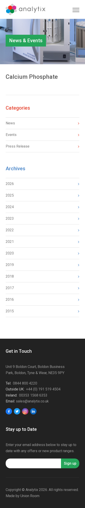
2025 (10, 195)
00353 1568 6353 (33, 395)
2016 (10, 299)
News (10, 123)
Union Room (29, 496)
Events (11, 135)
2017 (10, 288)
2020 (10, 253)
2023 (10, 218)
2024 (10, 207)
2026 (10, 184)
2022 (10, 230)
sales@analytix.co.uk (32, 401)
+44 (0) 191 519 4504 (43, 389)
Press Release (17, 146)
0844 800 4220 (25, 383)
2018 (10, 276)
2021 (10, 241)
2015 (10, 311)
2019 (10, 265)
